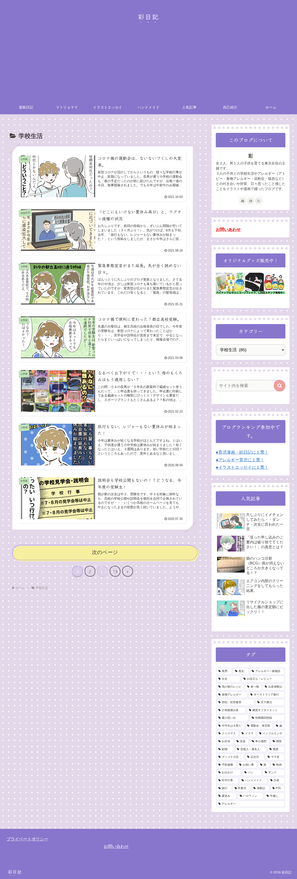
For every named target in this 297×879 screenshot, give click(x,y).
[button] (279, 385)
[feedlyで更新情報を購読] (251, 201)
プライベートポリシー (27, 839)
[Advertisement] (148, 65)
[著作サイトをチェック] (243, 201)
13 (115, 571)
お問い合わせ (116, 846)
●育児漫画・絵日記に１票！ (242, 452)
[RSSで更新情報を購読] (258, 201)
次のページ (105, 552)
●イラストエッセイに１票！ (242, 467)
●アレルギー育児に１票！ (240, 460)
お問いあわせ (228, 229)
